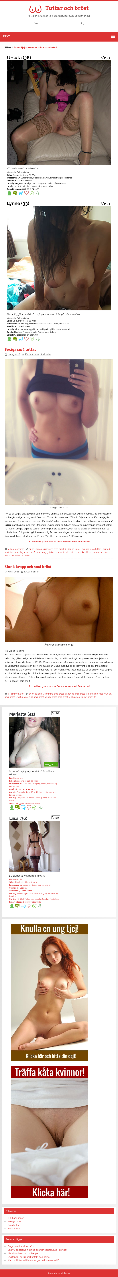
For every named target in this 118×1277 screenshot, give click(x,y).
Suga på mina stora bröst (21, 1246)
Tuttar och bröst (67, 7)
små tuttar (95, 549)
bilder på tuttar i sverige (77, 549)
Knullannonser (32, 354)
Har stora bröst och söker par (23, 1253)
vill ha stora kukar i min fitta (82, 697)
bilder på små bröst (75, 694)
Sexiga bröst (14, 1221)
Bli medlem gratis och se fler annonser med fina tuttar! (59, 541)
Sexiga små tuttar (20, 349)
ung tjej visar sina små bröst (56, 552)
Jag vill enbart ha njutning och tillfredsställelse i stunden (37, 1249)
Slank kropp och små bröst (28, 566)
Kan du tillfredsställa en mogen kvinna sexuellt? (33, 1260)
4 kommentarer (16, 549)
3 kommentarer (16, 694)
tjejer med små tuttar (30, 552)
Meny (6, 36)
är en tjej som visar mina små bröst (46, 549)
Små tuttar (45, 354)
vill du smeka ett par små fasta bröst (89, 552)
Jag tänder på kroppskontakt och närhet (29, 1257)
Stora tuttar (14, 1228)
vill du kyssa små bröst (56, 697)
